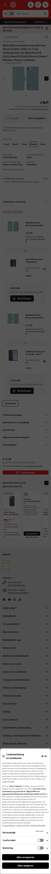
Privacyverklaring (8, 825)
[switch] (40, 840)
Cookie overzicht (22, 825)
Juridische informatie (38, 825)
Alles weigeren (25, 865)
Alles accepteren (25, 857)
